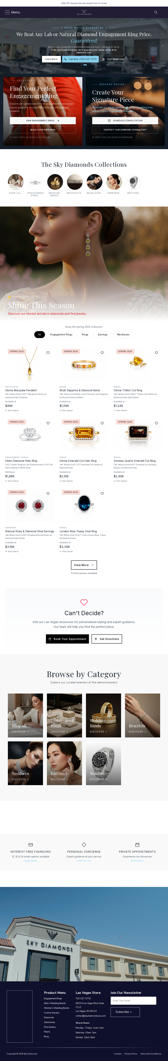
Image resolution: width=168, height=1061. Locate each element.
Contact (117, 1053)
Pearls (47, 1031)
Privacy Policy (131, 1053)
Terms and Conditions (150, 1053)
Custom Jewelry (51, 1012)
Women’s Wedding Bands (56, 1008)
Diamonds (49, 1017)
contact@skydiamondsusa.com (91, 1015)
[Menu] (6, 12)
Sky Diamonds (30, 1053)
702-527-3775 (83, 998)
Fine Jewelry (50, 1027)
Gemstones (49, 1022)
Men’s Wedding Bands (55, 1003)
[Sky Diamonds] (84, 12)
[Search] (156, 12)
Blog (46, 1036)
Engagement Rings (53, 998)
